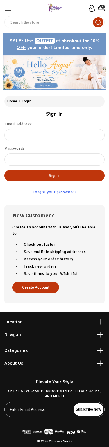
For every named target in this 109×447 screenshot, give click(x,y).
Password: (14, 148)
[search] (98, 22)
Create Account (35, 287)
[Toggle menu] (8, 8)
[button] (54, 72)
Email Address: (18, 123)
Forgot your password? (55, 191)
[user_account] (91, 8)
